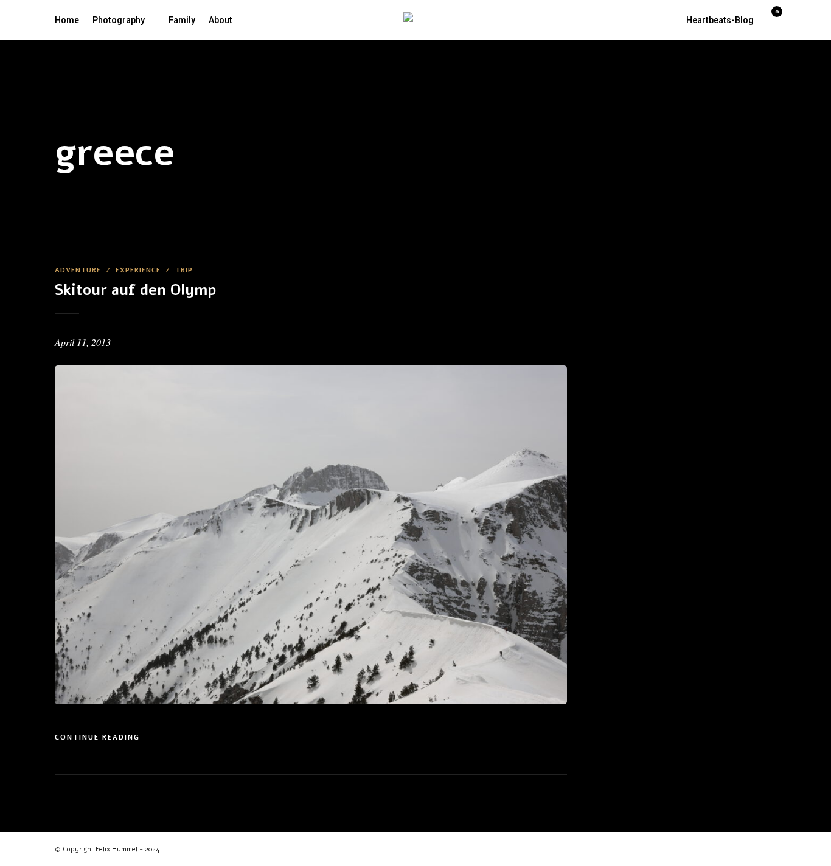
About (220, 20)
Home (67, 20)
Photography (118, 20)
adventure (78, 270)
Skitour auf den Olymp (135, 290)
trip (184, 270)
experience (138, 270)
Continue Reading (97, 737)
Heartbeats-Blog (720, 20)
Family (182, 20)
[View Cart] (772, 18)
